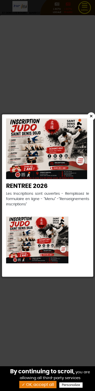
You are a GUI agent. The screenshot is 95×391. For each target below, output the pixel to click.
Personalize (71, 385)
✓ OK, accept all (38, 385)
